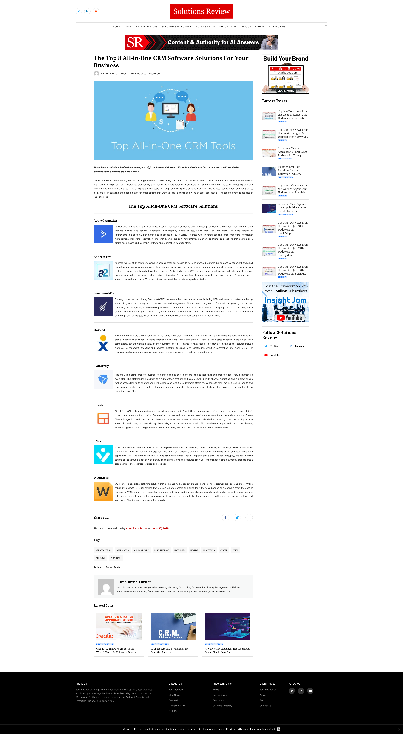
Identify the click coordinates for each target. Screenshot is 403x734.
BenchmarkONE (105, 293)
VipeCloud (100, 558)
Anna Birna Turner (115, 73)
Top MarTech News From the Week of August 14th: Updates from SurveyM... (293, 133)
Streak (223, 550)
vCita (235, 550)
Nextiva (194, 550)
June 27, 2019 (160, 528)
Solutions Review (268, 689)
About (263, 694)
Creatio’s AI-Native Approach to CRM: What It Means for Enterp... (292, 152)
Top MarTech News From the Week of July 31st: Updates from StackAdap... (293, 228)
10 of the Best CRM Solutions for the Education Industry (170, 650)
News (128, 26)
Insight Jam (227, 26)
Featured (154, 73)
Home (116, 26)
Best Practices (147, 26)
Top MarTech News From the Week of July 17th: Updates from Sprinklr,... (293, 270)
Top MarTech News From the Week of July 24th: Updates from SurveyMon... (293, 250)
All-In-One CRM (141, 550)
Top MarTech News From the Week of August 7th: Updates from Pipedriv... (293, 189)
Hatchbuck (179, 550)
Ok (278, 729)
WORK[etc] (116, 558)
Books (216, 689)
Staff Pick (174, 710)
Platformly (209, 550)
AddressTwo (123, 550)
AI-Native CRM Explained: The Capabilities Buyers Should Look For (227, 650)
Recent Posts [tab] (113, 567)
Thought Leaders (252, 26)
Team (262, 700)
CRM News (282, 121)
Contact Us (277, 26)
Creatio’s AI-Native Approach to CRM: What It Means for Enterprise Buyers (116, 650)
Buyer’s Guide (205, 26)
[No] (399, 729)
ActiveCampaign (103, 550)
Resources (218, 700)
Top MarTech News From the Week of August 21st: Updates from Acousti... (293, 115)
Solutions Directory (176, 26)
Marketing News (177, 705)
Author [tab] (97, 567)
